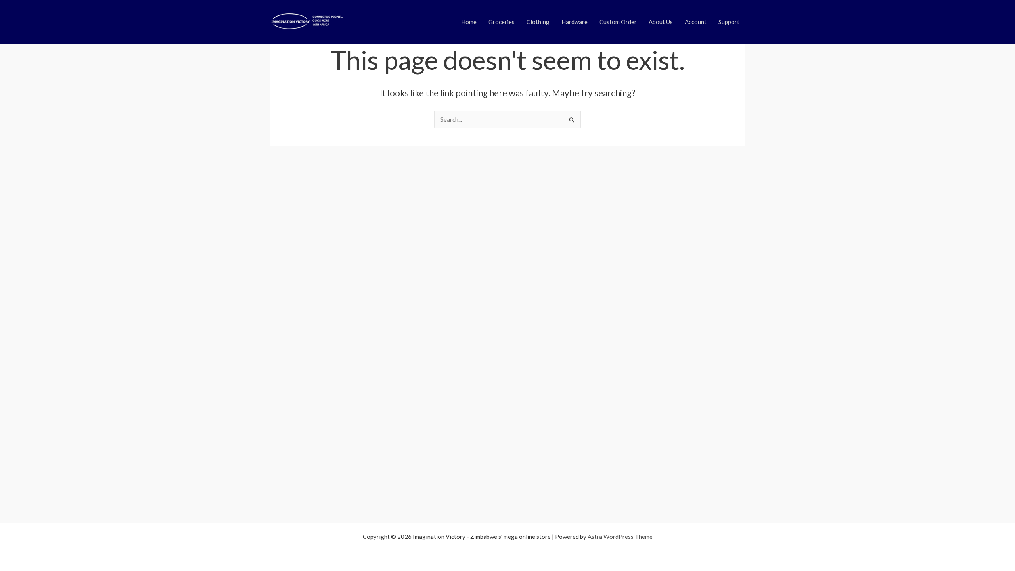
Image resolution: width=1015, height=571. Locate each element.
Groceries (501, 21)
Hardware (574, 21)
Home (469, 21)
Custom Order (618, 21)
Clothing (538, 21)
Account (696, 21)
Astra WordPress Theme (620, 536)
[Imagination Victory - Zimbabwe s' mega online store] (307, 21)
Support (728, 21)
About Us (661, 21)
